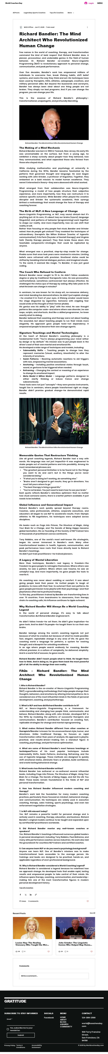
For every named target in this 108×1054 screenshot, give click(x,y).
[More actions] (87, 27)
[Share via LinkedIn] (31, 895)
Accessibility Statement (37, 1046)
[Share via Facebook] (20, 895)
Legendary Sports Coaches (34, 13)
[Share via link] (36, 895)
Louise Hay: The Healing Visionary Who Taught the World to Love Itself (32, 944)
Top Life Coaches (56, 13)
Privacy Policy (9, 1045)
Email (9, 1019)
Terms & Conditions (20, 1046)
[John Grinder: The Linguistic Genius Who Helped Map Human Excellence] (75, 928)
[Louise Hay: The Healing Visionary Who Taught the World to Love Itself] (32, 928)
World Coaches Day (13, 3)
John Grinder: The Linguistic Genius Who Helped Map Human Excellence (74, 944)
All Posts (16, 13)
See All (92, 913)
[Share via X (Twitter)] (25, 895)
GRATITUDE (15, 1001)
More (70, 13)
